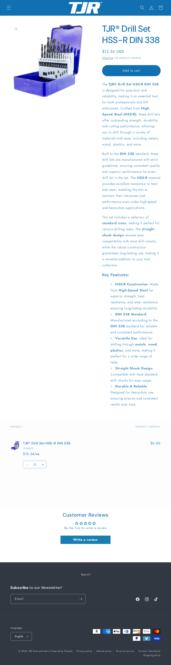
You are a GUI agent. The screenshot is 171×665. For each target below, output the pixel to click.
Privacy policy (84, 651)
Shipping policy (152, 655)
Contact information (149, 651)
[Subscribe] (80, 599)
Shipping (107, 58)
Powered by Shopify (61, 651)
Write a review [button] (85, 539)
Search (85, 574)
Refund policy (104, 651)
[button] (8, 7)
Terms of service (125, 651)
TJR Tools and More (39, 651)
